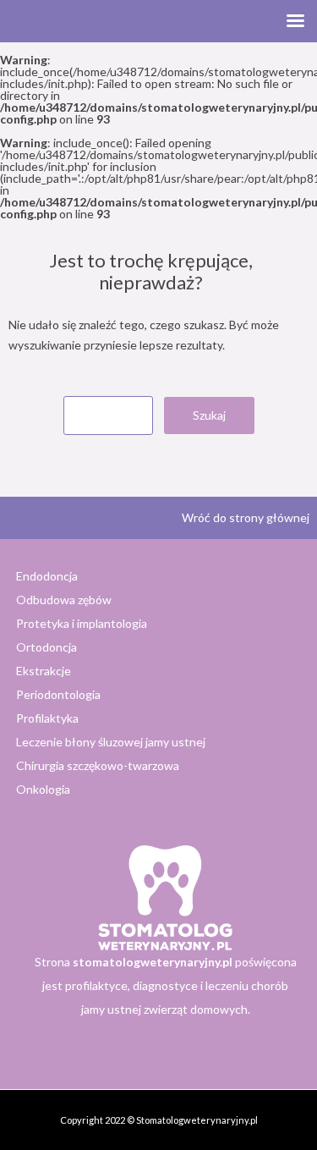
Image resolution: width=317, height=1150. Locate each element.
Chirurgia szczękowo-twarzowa (97, 765)
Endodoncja (47, 576)
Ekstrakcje (43, 670)
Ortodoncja (46, 647)
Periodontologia (58, 694)
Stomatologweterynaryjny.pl (197, 1119)
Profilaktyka (47, 718)
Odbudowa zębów (64, 599)
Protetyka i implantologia (81, 623)
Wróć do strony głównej (245, 517)
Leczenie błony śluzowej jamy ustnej (110, 742)
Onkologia (43, 789)
